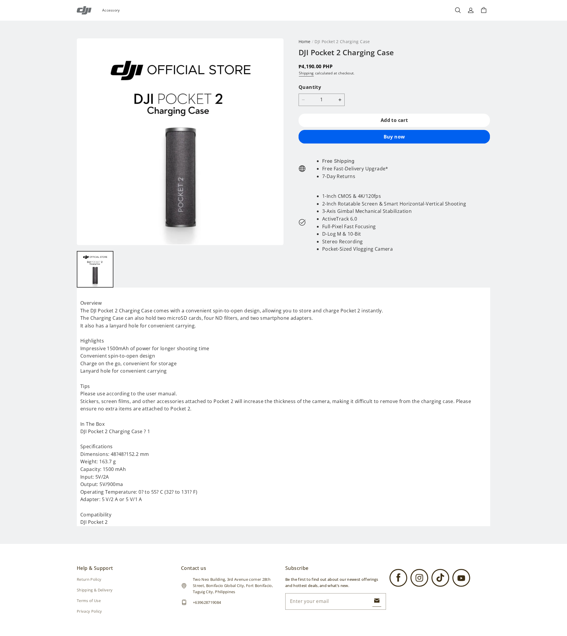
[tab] (355, 161)
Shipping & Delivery (95, 590)
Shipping (306, 73)
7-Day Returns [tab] (338, 176)
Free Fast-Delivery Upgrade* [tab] (355, 168)
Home (304, 41)
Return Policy (89, 579)
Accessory (111, 10)
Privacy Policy (89, 611)
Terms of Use (89, 600)
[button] (457, 10)
